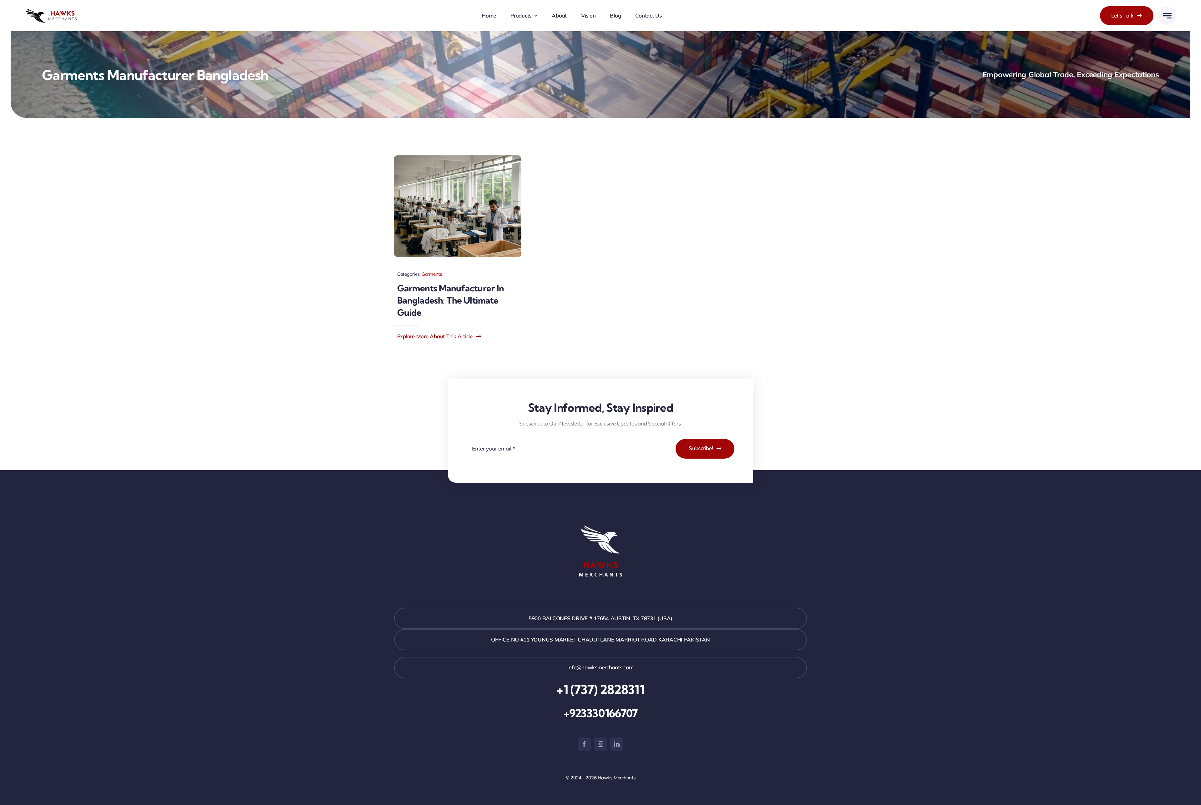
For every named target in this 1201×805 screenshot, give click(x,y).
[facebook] (584, 744)
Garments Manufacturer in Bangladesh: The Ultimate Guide (450, 300)
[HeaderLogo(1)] (57, 11)
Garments (432, 274)
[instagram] (600, 744)
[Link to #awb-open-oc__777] (1167, 16)
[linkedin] (616, 744)
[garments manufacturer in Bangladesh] (457, 158)
